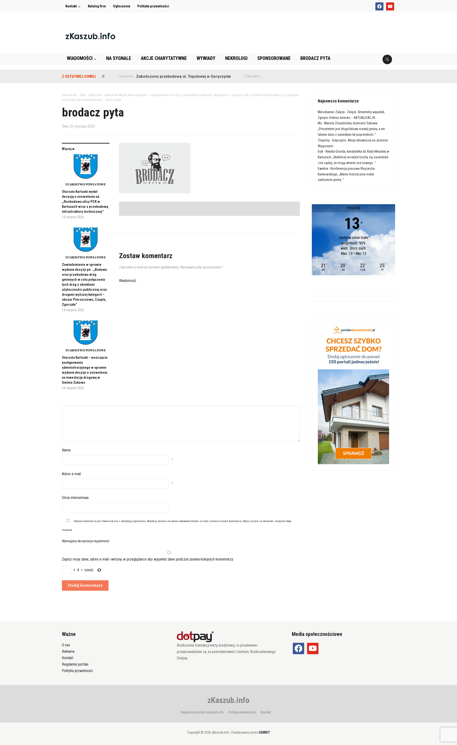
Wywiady (206, 58)
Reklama (68, 651)
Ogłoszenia (121, 6)
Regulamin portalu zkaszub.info (202, 712)
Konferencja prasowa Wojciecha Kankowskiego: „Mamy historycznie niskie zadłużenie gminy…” (346, 174)
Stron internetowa (75, 497)
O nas (66, 645)
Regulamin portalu (75, 664)
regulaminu (139, 521)
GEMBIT (264, 732)
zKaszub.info (228, 700)
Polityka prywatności (153, 6)
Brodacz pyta (315, 58)
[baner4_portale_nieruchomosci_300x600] (353, 392)
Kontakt (71, 6)
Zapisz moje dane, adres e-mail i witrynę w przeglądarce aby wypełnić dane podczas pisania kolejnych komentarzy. (148, 559)
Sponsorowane (274, 58)
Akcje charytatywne (164, 58)
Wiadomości (80, 58)
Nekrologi (236, 58)
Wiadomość (127, 280)
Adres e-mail (71, 474)
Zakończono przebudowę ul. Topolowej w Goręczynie (170, 76)
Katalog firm (97, 6)
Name (66, 450)
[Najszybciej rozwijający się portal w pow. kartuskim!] (90, 35)
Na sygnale (118, 58)
